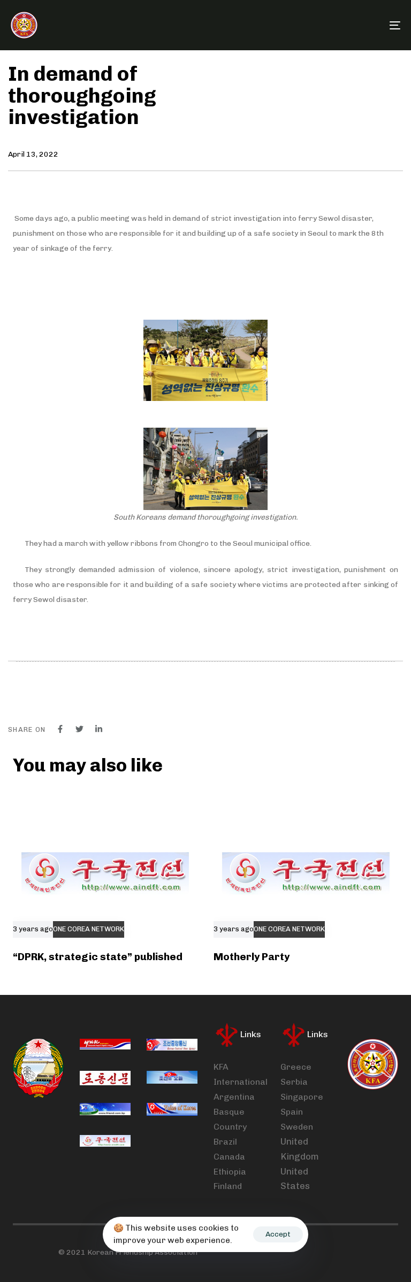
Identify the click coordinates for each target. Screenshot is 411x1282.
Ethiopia (230, 1172)
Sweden (296, 1127)
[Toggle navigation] (335, 25)
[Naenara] (105, 1046)
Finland (228, 1186)
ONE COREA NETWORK (88, 929)
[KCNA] (172, 1046)
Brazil (225, 1142)
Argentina (234, 1097)
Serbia (294, 1082)
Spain (291, 1112)
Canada (229, 1157)
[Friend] (105, 1110)
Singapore (301, 1097)
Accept (278, 1234)
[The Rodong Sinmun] (105, 1078)
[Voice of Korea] (172, 1110)
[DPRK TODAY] (172, 1078)
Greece (295, 1067)
